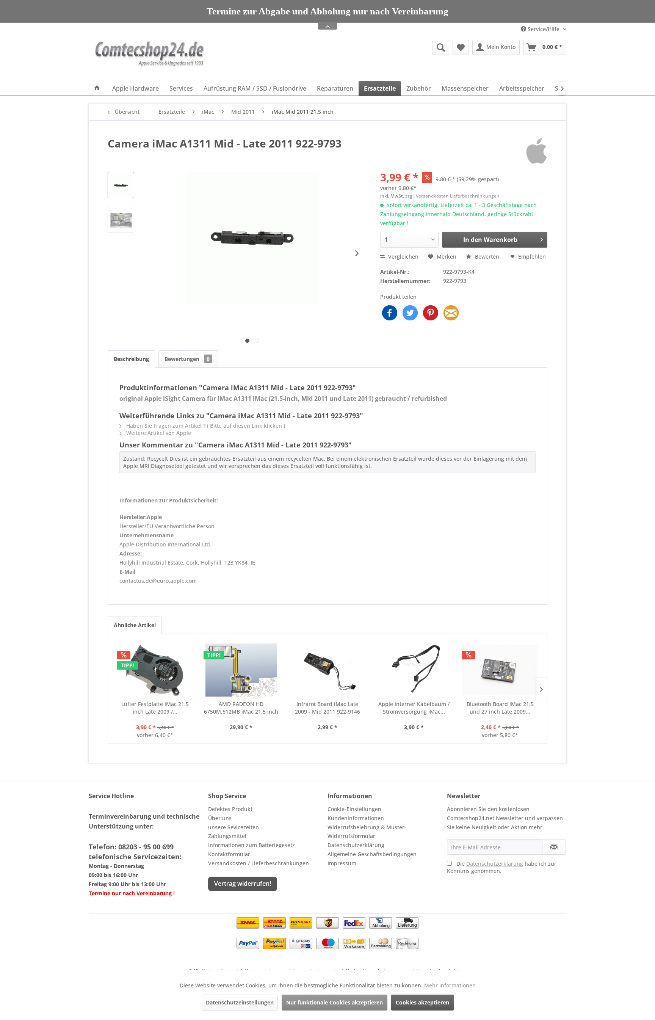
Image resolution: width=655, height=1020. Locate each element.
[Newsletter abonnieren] (554, 847)
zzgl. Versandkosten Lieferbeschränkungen (452, 196)
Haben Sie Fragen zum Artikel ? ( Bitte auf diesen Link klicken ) (205, 425)
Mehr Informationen (450, 985)
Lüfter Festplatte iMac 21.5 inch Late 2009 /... (155, 707)
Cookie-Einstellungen (354, 809)
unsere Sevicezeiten (233, 827)
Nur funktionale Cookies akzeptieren (334, 1002)
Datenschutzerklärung (356, 845)
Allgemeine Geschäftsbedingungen (372, 854)
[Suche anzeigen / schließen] (440, 47)
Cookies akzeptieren (422, 1002)
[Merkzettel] (461, 47)
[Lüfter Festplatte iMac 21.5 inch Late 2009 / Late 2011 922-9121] (155, 670)
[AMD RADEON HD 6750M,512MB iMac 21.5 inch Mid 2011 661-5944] (241, 670)
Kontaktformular (229, 854)
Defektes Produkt (230, 809)
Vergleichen (402, 256)
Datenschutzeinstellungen (240, 1002)
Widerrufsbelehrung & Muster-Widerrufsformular (367, 832)
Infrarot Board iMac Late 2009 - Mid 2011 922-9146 (327, 707)
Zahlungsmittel (227, 836)
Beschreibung (131, 358)
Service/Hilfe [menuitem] (543, 29)
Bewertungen (187, 358)
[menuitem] (382, 47)
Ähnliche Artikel (135, 625)
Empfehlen (531, 256)
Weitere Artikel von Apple (158, 432)
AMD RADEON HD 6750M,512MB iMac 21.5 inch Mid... (241, 708)
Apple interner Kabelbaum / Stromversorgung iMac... (414, 707)
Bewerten (487, 256)
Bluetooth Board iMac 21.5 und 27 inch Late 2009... (500, 707)
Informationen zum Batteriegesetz (251, 845)
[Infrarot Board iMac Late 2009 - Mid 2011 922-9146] (327, 670)
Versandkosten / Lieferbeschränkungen (258, 863)
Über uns (220, 818)
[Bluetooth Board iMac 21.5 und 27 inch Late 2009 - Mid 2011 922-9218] (499, 670)
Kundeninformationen (356, 818)
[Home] (97, 88)
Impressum (342, 863)
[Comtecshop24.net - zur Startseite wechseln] (149, 58)
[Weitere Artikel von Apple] (536, 151)
